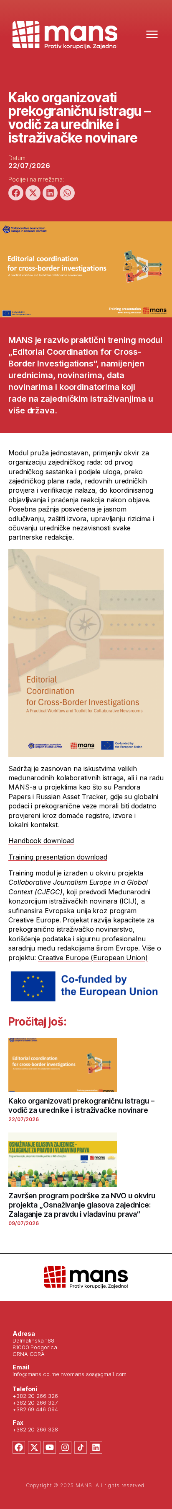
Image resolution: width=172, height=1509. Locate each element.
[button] (15, 192)
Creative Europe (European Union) (93, 957)
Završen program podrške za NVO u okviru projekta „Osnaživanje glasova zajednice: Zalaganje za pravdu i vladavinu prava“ (81, 1204)
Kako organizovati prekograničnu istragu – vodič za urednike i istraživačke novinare (81, 1105)
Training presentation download (57, 857)
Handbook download (41, 840)
